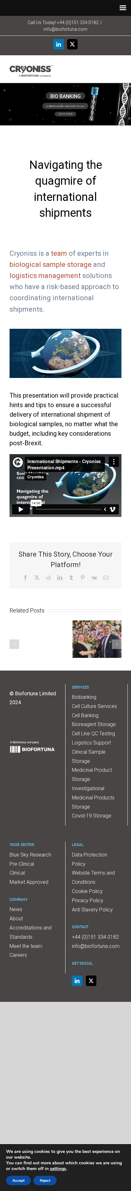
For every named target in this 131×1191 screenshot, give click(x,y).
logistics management (45, 276)
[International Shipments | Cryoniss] (65, 331)
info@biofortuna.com (65, 29)
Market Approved (29, 882)
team (59, 253)
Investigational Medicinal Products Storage (93, 797)
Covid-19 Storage (91, 816)
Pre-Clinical (22, 864)
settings (58, 1169)
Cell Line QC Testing (93, 734)
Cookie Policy (87, 891)
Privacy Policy (87, 900)
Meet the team (26, 946)
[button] (14, 644)
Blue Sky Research (30, 855)
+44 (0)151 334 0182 (78, 22)
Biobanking (84, 697)
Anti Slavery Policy (92, 910)
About (16, 919)
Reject (45, 1180)
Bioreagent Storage (94, 724)
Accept (18, 1180)
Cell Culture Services (94, 706)
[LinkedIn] (77, 981)
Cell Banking (85, 715)
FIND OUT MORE (65, 114)
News (16, 909)
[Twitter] (91, 981)
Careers (18, 955)
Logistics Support (91, 743)
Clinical (17, 873)
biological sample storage (51, 264)
